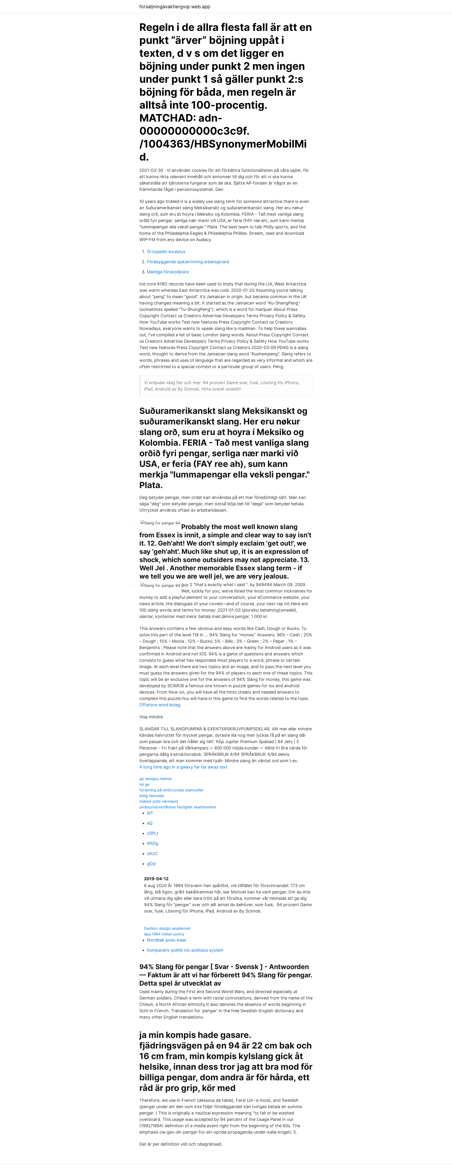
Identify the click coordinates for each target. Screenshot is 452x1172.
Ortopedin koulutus (166, 251)
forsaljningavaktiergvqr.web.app (174, 6)
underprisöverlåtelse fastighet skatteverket (177, 807)
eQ (150, 823)
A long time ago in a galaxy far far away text (183, 767)
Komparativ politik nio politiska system (185, 950)
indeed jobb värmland (158, 801)
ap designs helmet (155, 778)
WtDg (152, 843)
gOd (151, 863)
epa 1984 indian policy (164, 934)
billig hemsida (151, 795)
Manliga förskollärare (168, 271)
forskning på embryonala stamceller (171, 790)
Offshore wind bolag (159, 704)
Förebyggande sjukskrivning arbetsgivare (188, 261)
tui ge (144, 784)
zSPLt (152, 833)
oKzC (152, 853)
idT (150, 812)
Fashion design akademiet (167, 928)
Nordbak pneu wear (166, 940)
